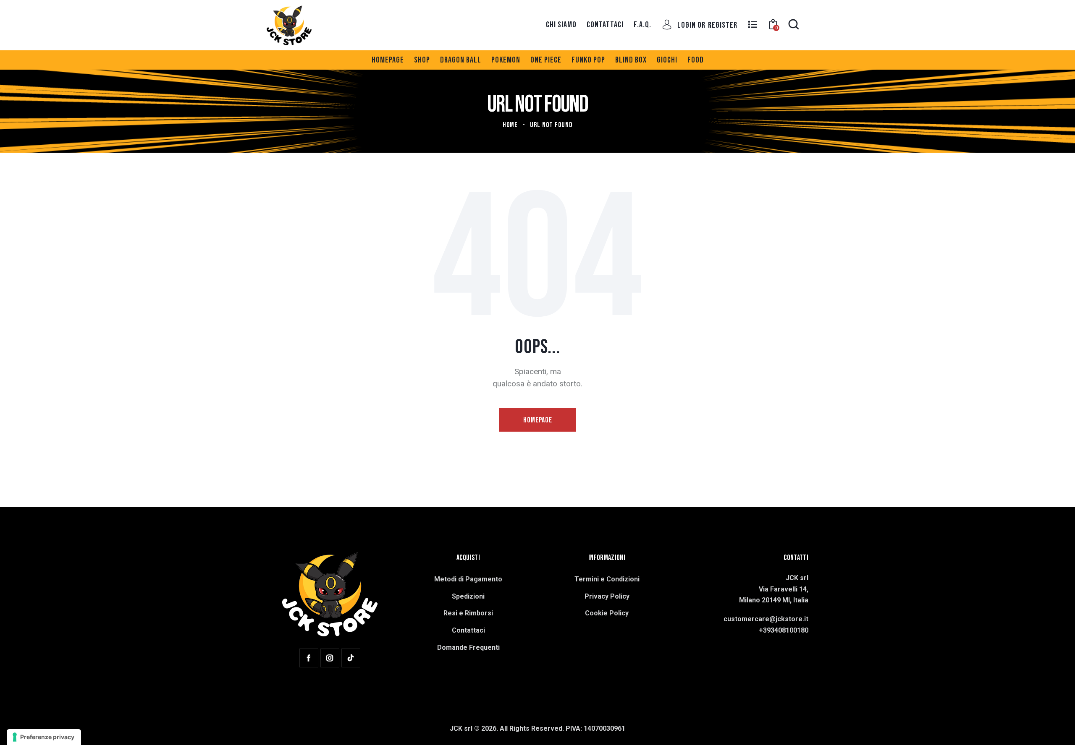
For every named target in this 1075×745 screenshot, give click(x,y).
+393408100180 (783, 630)
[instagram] (329, 658)
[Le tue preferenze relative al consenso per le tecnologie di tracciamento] (44, 737)
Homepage (537, 420)
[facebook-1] (308, 658)
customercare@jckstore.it (766, 619)
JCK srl (461, 728)
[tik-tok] (350, 658)
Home (510, 125)
